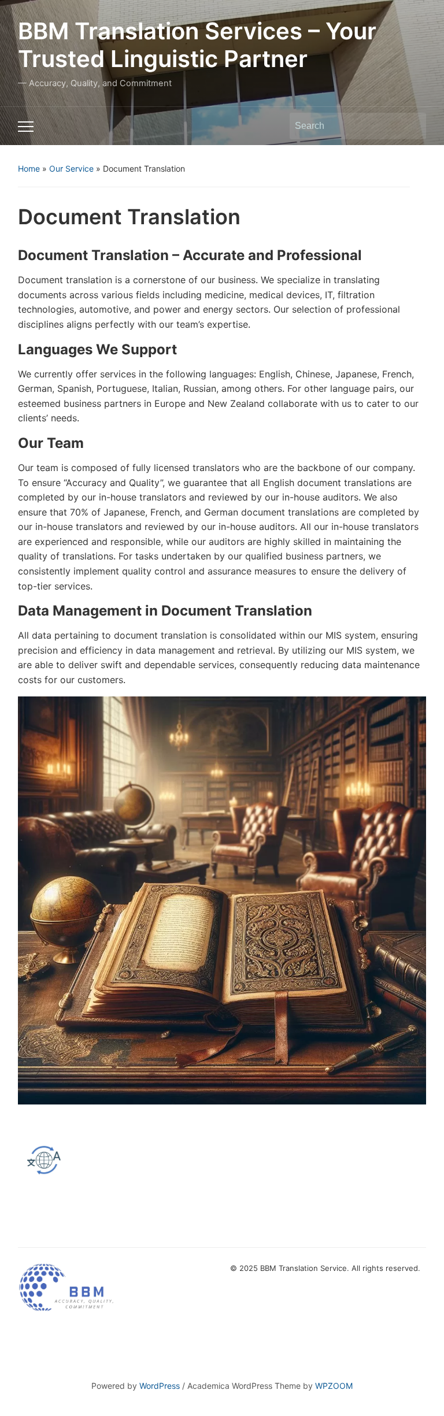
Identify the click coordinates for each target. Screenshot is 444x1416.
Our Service (71, 168)
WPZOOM (334, 1386)
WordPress (159, 1386)
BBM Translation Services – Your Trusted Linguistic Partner (197, 45)
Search (411, 126)
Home (29, 168)
